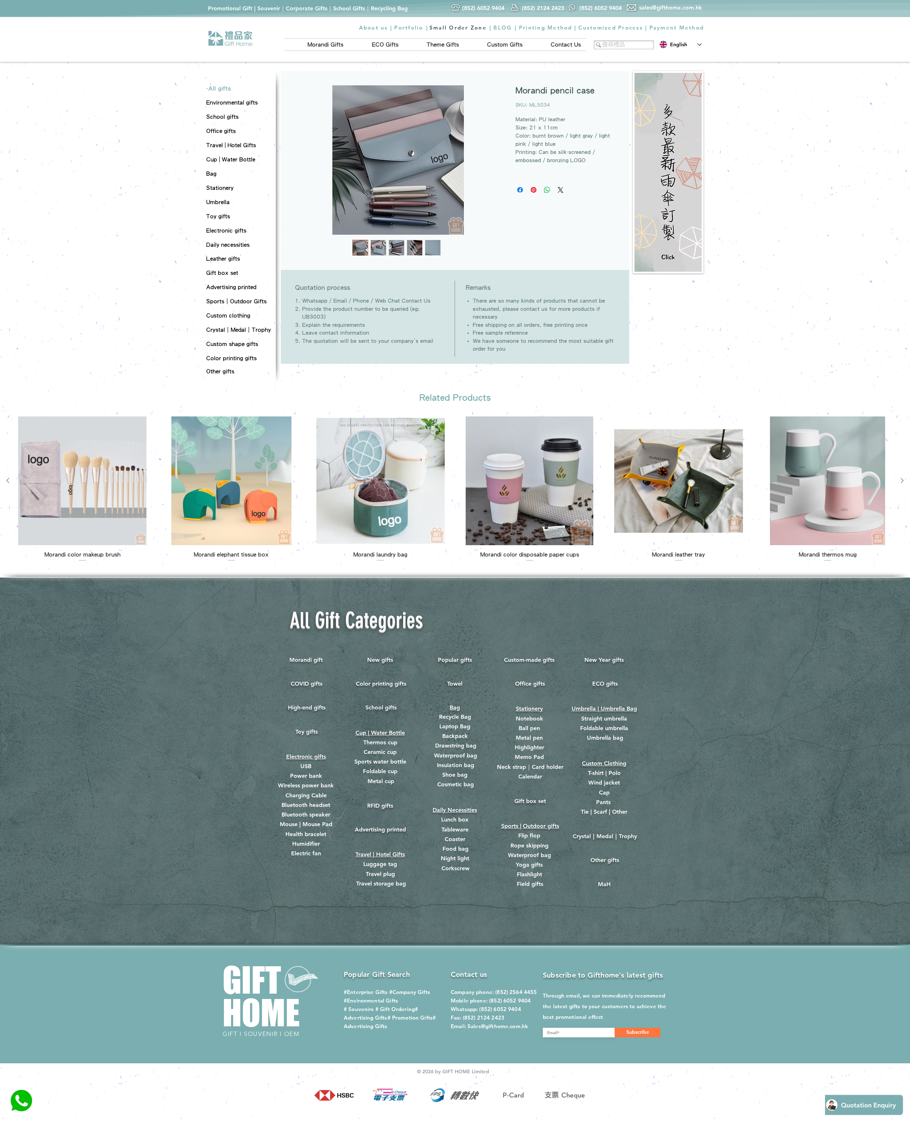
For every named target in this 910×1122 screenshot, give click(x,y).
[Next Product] (902, 480)
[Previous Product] (8, 480)
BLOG (502, 27)
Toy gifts (306, 731)
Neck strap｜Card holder (530, 767)
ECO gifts (605, 683)
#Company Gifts (409, 992)
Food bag (456, 848)
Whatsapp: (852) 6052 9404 (486, 1009)
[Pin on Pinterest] (533, 190)
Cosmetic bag (455, 784)
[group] (455, 489)
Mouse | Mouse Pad (306, 824)
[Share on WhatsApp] (547, 190)
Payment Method (676, 27)
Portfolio (408, 27)
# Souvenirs (359, 1009)
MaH (604, 884)
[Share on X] (560, 190)
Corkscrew (455, 868)
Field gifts (530, 884)
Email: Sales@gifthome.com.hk (489, 1026)
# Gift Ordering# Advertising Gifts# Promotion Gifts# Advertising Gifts (390, 1018)
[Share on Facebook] (520, 190)
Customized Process (610, 27)
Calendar (530, 776)
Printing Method (545, 27)
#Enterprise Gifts (366, 992)
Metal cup (381, 781)
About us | (375, 27)
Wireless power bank (306, 785)
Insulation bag (455, 765)
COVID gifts (306, 683)
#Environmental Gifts (371, 1000)
